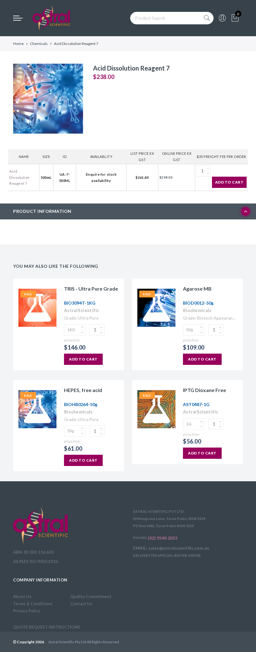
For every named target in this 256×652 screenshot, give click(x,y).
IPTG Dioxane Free (204, 390)
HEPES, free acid (83, 390)
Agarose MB (197, 289)
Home (18, 43)
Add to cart (229, 182)
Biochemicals (197, 310)
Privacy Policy (26, 610)
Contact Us (81, 603)
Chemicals (39, 43)
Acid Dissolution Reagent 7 (19, 177)
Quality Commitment (90, 596)
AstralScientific (81, 310)
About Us (22, 596)
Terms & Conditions (32, 603)
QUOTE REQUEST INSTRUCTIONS (46, 627)
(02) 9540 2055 (163, 538)
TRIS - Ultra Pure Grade (91, 289)
